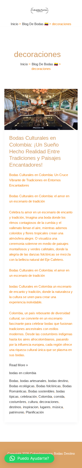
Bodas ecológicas (22, 386)
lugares (45, 407)
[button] (29, 458)
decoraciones (49, 402)
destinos (15, 407)
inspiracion (30, 407)
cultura (33, 402)
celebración (28, 396)
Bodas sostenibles (41, 391)
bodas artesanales (33, 381)
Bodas (13, 381)
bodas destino (58, 381)
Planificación (35, 412)
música (57, 407)
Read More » (18, 365)
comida (59, 396)
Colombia (45, 396)
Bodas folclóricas (48, 386)
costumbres (17, 402)
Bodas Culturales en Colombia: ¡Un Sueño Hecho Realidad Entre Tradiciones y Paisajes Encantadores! (35, 151)
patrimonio (16, 412)
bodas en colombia (22, 373)
